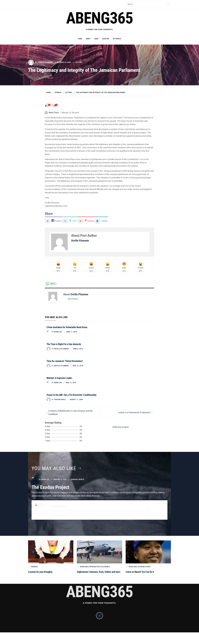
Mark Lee (58, 332)
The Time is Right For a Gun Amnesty (64, 344)
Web (56, 515)
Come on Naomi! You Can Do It (140, 571)
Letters (78, 62)
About (88, 39)
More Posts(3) (64, 515)
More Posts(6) (73, 299)
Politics (100, 567)
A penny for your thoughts (40, 571)
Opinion (92, 567)
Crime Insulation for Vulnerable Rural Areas (67, 327)
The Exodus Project (50, 487)
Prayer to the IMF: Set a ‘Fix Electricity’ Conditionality (72, 394)
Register (105, 39)
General (74, 479)
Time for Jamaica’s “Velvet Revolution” (65, 361)
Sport (148, 567)
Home (80, 39)
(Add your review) (121, 427)
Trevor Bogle (60, 399)
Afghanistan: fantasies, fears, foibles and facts (98, 571)
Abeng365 (99, 18)
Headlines (84, 567)
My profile (117, 39)
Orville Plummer (45, 62)
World (81, 479)
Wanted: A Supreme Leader (59, 378)
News (96, 39)
